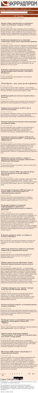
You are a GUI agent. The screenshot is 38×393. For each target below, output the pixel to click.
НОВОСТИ (3, 9)
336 (33, 374)
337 (3, 375)
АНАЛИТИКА (10, 9)
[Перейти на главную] (19, 7)
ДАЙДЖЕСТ (16, 9)
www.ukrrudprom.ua (5, 386)
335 (29, 374)
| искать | (31, 12)
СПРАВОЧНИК (23, 9)
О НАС (29, 9)
